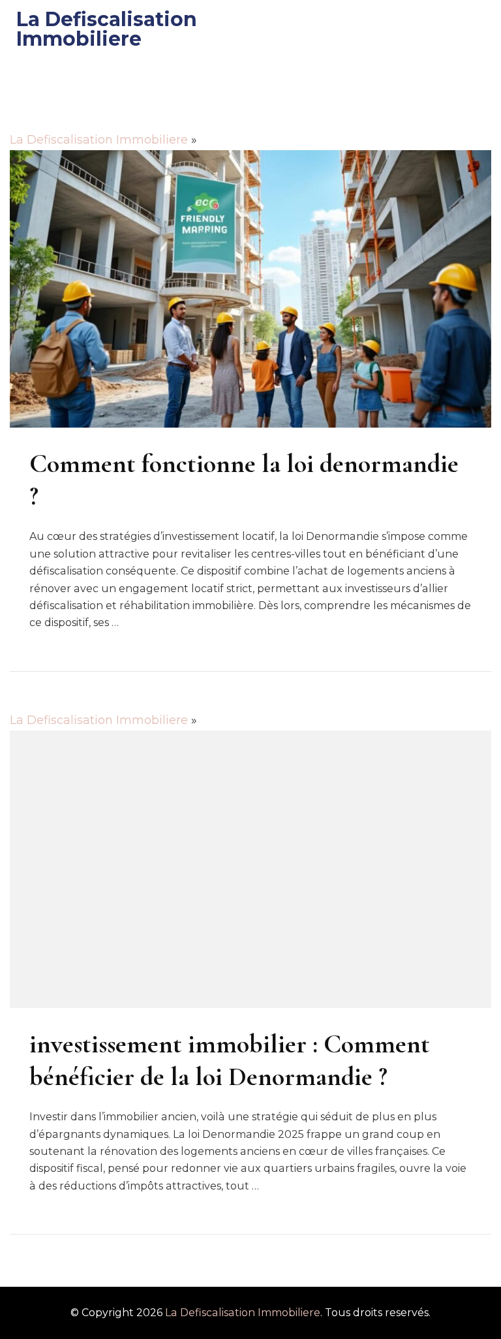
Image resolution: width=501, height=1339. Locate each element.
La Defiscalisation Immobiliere (106, 29)
